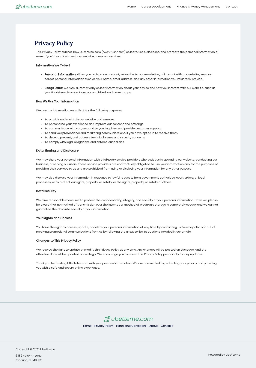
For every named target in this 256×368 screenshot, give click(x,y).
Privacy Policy (103, 326)
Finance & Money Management (198, 6)
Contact (232, 6)
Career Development (156, 6)
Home (131, 6)
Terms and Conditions (131, 326)
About (153, 326)
